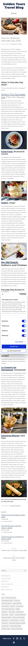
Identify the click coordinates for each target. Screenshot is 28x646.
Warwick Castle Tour (6, 589)
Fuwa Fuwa (7, 151)
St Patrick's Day (14, 620)
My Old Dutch (9, 262)
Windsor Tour (5, 581)
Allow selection (14, 351)
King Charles (19, 612)
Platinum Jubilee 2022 (18, 617)
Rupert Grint (5, 620)
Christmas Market (6, 603)
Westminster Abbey (15, 626)
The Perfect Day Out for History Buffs (11, 527)
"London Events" (7, 521)
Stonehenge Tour (5, 575)
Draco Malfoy (5, 606)
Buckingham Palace (7, 600)
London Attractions (20, 614)
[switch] (24, 326)
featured (12, 606)
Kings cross (5, 614)
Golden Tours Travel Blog (14, 5)
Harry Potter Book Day (8, 609)
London (11, 614)
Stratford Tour (5, 586)
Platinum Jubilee (6, 617)
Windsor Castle (6, 629)
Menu (15, 13)
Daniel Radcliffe (17, 603)
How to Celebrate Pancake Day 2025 (11, 39)
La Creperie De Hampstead (8, 368)
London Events (15, 506)
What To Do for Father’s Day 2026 (13, 516)
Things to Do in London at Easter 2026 (12, 537)
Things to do (5, 626)
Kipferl (4, 203)
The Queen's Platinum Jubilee (17, 623)
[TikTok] (21, 638)
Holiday (18, 609)
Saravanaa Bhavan (10, 435)
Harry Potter (19, 606)
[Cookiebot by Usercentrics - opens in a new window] (19, 294)
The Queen (5, 623)
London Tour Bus (5, 578)
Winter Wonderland (16, 629)
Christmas (17, 600)
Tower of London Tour (7, 584)
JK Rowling (12, 612)
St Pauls (22, 620)
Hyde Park (4, 612)
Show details (19, 342)
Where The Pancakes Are (13, 96)
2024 (3, 597)
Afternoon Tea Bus (11, 597)
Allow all (14, 346)
